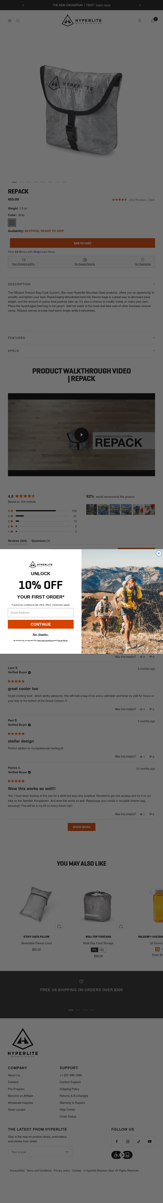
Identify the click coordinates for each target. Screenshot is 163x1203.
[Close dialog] (159, 553)
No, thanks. (41, 634)
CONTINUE (41, 624)
